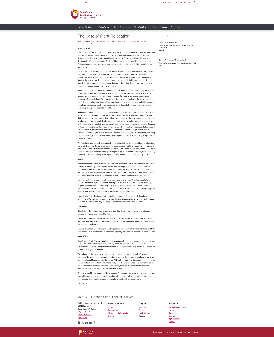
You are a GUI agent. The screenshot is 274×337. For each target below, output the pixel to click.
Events (155, 27)
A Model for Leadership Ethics (168, 42)
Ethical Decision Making (178, 307)
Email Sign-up (144, 313)
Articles (161, 51)
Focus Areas (112, 41)
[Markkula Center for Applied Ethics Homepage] (95, 18)
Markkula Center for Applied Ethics (95, 41)
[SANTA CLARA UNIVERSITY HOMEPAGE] (86, 332)
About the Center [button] (88, 27)
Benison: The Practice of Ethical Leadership (173, 60)
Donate (164, 27)
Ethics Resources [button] (123, 27)
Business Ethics (123, 41)
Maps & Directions (85, 315)
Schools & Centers (183, 2)
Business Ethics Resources (138, 41)
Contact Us (175, 27)
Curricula (172, 316)
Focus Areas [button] (106, 27)
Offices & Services (164, 2)
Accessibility (176, 319)
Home (79, 41)
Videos (161, 57)
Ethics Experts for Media (118, 313)
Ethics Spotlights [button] (142, 27)
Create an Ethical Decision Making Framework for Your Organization (176, 46)
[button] (194, 2)
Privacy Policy (113, 310)
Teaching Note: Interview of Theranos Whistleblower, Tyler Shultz (177, 64)
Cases (161, 54)
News (110, 307)
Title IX (172, 322)
